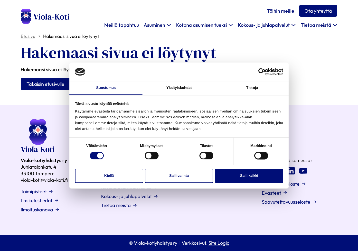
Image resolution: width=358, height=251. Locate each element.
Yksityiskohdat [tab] (179, 88)
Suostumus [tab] (106, 88)
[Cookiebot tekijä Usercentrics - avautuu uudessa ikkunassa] (262, 71)
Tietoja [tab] (252, 88)
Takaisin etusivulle (45, 84)
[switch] (152, 155)
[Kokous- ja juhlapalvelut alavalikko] (293, 25)
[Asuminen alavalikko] (168, 25)
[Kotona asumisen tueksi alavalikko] (230, 25)
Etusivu (28, 36)
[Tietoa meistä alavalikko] (334, 25)
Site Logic (218, 243)
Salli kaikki (249, 176)
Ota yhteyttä (318, 11)
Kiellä (109, 176)
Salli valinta (179, 176)
